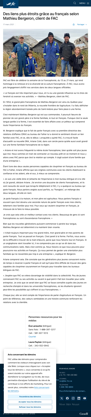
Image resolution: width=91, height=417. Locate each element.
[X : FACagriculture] (61, 398)
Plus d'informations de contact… (72, 391)
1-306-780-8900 (66, 387)
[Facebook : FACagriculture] (67, 398)
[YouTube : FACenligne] (84, 398)
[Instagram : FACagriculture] (73, 398)
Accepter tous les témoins (30, 402)
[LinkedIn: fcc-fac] (79, 398)
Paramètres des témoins (30, 396)
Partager (80, 24)
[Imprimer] (73, 25)
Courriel (32, 336)
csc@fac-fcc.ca (65, 381)
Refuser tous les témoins (30, 407)
